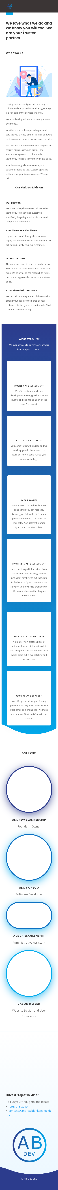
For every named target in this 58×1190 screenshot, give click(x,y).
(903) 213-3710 (18, 1106)
